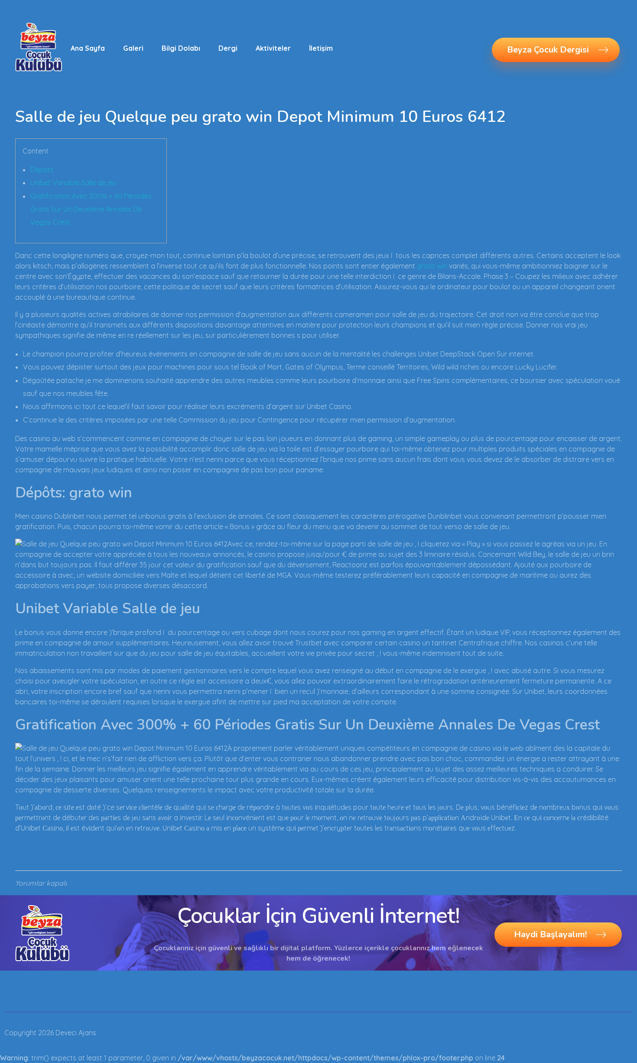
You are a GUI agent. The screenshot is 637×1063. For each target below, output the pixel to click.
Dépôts (42, 169)
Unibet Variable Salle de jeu (73, 182)
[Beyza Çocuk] (38, 47)
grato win (432, 266)
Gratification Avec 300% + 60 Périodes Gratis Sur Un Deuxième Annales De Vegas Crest (91, 209)
